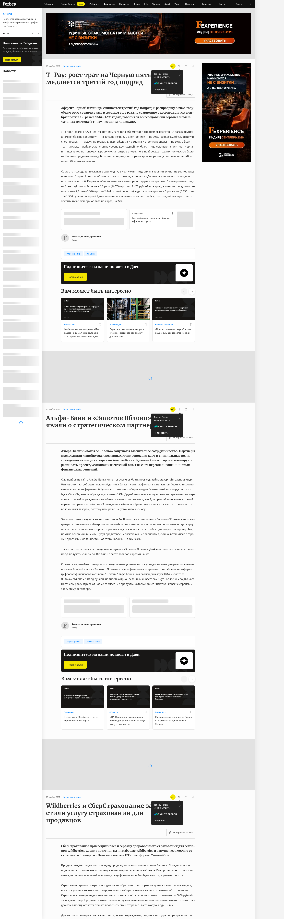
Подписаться (75, 276)
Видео (136, 3)
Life (146, 3)
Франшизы (109, 3)
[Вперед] (200, 220)
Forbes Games (72, 3)
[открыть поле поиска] (249, 4)
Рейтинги (94, 3)
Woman (156, 3)
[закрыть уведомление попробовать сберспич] (179, 75)
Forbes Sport (69, 324)
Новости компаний (164, 324)
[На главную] (9, 4)
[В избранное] (104, 213)
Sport (167, 3)
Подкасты (124, 3)
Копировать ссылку (183, 94)
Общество (68, 712)
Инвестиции (115, 324)
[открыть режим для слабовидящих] (173, 66)
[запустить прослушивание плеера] (179, 66)
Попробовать (161, 89)
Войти (239, 3)
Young (178, 3)
